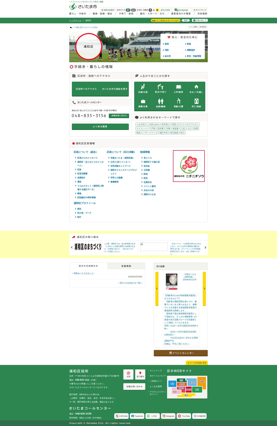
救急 (189, 44)
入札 (183, 128)
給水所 (168, 56)
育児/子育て (160, 92)
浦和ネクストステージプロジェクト (124, 172)
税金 (138, 132)
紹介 (79, 217)
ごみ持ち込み (153, 124)
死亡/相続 (196, 106)
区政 (79, 169)
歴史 (79, 209)
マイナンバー (142, 128)
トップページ (75, 20)
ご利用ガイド (156, 381)
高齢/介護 (178, 106)
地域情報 (145, 152)
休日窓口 (166, 124)
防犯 (146, 174)
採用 (196, 128)
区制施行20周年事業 (86, 197)
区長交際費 (82, 173)
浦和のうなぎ (150, 194)
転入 (183, 132)
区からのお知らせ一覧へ (131, 283)
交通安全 (148, 182)
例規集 (176, 128)
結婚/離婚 (160, 106)
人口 (190, 128)
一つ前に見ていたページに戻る (85, 27)
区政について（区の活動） (121, 152)
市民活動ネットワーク (121, 166)
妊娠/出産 (143, 92)
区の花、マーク (84, 213)
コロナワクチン (192, 124)
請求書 (161, 128)
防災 (146, 178)
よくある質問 (156, 386)
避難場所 (191, 50)
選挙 (79, 182)
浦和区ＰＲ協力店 (152, 162)
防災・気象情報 (194, 56)
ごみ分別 (140, 124)
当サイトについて (158, 376)
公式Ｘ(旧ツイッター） (121, 162)
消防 (167, 50)
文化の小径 (149, 190)
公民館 (147, 170)
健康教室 (115, 182)
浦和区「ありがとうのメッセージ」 (90, 164)
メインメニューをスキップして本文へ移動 (86, 2)
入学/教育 (178, 92)
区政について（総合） (86, 152)
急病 (167, 44)
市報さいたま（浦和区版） (123, 158)
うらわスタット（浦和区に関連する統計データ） (90, 188)
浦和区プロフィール (85, 203)
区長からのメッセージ (87, 158)
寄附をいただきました (84, 273)
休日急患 (174, 132)
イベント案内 (150, 186)
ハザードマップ (150, 132)
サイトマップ (156, 370)
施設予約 (164, 132)
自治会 (147, 166)
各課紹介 (81, 177)
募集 (79, 193)
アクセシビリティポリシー (158, 393)
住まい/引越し (196, 92)
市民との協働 (117, 177)
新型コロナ (177, 124)
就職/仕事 (143, 106)
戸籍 (153, 128)
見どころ (148, 158)
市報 (168, 128)
